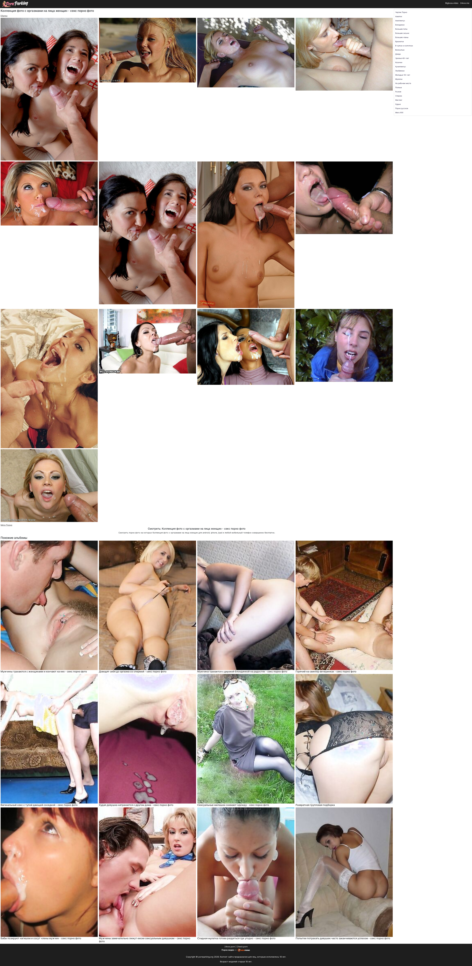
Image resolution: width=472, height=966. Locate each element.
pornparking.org (205, 957)
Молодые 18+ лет (402, 75)
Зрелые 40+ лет (402, 58)
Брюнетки (399, 41)
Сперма (398, 96)
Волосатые (399, 50)
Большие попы (401, 29)
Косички (398, 62)
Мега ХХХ (399, 112)
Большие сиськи (402, 33)
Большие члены (401, 37)
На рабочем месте (403, 83)
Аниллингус (400, 21)
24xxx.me (464, 3)
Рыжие (398, 92)
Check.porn (242, 946)
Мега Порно (6, 525)
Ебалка (4, 16)
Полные (398, 87)
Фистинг (398, 100)
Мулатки (398, 79)
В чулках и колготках (404, 46)
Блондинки (399, 25)
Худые (398, 104)
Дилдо (398, 54)
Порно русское (401, 108)
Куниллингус (400, 67)
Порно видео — (229, 950)
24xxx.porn (229, 946)
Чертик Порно (401, 12)
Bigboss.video (451, 3)
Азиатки (398, 16)
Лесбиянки (399, 71)
